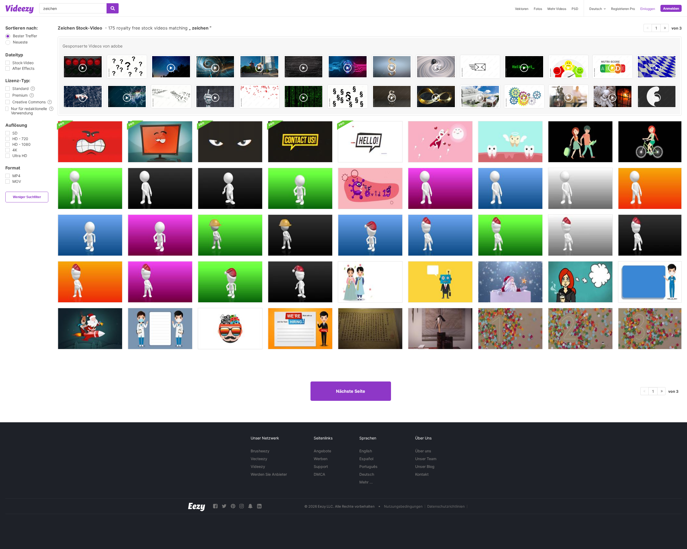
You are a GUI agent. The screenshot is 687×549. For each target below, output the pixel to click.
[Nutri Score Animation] (612, 67)
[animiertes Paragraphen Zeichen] (392, 67)
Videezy (258, 466)
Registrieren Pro (623, 9)
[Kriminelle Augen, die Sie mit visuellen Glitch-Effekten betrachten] (230, 141)
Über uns (423, 451)
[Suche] (113, 8)
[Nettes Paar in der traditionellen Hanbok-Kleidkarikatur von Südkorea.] (370, 282)
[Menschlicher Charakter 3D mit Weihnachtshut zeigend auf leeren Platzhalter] (440, 235)
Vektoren (521, 9)
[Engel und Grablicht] (612, 96)
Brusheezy (260, 451)
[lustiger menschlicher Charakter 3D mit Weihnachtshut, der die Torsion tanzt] (230, 282)
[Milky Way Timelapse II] (171, 67)
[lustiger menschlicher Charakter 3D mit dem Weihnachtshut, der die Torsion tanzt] (370, 235)
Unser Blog (424, 466)
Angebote (322, 451)
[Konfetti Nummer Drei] (650, 328)
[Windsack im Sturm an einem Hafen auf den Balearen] (83, 96)
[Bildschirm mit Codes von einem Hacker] (303, 67)
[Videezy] (19, 9)
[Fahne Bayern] (657, 67)
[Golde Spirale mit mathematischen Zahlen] (215, 67)
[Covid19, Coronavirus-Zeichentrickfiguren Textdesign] (370, 188)
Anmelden (671, 8)
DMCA (319, 474)
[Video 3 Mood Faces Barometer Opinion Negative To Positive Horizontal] (568, 67)
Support (321, 466)
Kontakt (422, 474)
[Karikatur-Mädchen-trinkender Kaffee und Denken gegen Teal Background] (580, 282)
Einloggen (647, 9)
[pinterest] (233, 506)
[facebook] (215, 506)
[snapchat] (250, 506)
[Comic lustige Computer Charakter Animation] (160, 141)
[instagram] (241, 506)
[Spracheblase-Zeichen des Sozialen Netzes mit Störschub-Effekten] (300, 141)
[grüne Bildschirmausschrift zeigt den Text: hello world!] (524, 67)
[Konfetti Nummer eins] (510, 328)
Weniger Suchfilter (27, 197)
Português (368, 466)
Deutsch (366, 474)
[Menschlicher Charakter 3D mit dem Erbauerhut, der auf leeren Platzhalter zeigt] (230, 235)
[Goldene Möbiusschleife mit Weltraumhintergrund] (436, 96)
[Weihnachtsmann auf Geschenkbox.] (510, 282)
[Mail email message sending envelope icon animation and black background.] (480, 67)
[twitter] (224, 506)
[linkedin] (259, 506)
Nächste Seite (350, 391)
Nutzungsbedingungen (403, 506)
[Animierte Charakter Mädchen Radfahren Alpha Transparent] (650, 141)
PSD (575, 9)
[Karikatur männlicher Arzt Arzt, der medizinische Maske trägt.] (650, 282)
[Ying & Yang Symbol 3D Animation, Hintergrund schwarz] (657, 96)
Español (366, 458)
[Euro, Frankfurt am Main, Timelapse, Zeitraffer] (259, 67)
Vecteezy (259, 458)
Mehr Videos (556, 9)
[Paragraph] (392, 96)
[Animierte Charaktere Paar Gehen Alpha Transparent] (580, 141)
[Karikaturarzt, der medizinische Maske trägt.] (160, 328)
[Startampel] (83, 67)
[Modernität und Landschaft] (480, 96)
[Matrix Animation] (303, 96)
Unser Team (425, 458)
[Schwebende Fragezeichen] (127, 67)
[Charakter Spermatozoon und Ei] (440, 141)
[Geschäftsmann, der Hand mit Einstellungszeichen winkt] (300, 328)
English (365, 451)
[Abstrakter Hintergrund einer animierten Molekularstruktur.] (127, 96)
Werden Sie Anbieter (269, 474)
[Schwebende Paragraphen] (347, 96)
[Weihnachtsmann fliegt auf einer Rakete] (90, 328)
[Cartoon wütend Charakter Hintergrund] (90, 141)
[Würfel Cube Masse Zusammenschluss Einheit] (171, 96)
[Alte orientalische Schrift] (370, 328)
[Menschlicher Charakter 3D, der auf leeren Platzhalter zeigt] (90, 188)
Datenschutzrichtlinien (446, 506)
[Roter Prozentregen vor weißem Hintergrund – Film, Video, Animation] (259, 96)
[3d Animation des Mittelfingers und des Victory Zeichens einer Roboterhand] (215, 96)
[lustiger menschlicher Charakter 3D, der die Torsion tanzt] (160, 235)
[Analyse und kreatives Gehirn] (230, 328)
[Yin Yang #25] (436, 67)
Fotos (538, 9)
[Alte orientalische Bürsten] (440, 328)
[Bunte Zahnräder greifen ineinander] (524, 96)
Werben (320, 458)
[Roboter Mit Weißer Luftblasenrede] (440, 282)
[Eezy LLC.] (196, 506)
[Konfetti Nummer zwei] (580, 328)
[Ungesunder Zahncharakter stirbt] (510, 141)
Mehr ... (366, 482)
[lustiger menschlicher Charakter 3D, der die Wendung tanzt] (230, 188)
